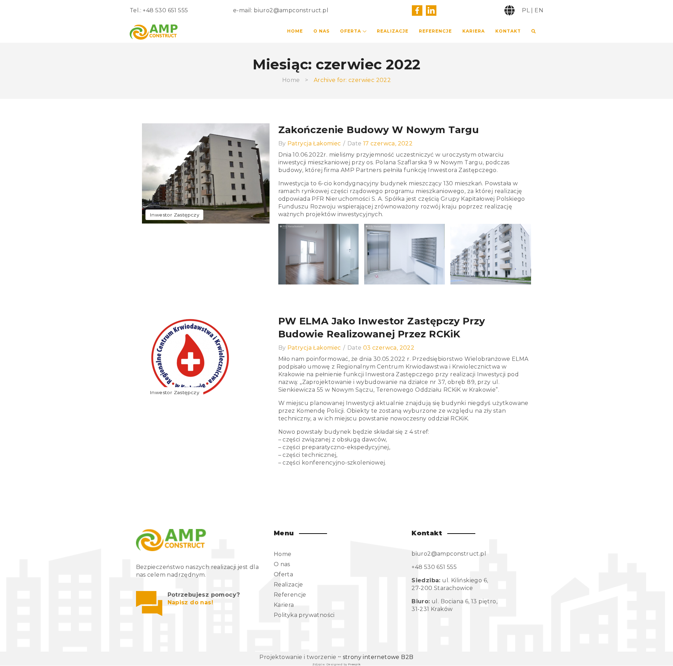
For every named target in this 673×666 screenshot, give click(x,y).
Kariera (473, 31)
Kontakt (508, 31)
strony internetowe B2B (378, 657)
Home (295, 31)
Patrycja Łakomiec (314, 143)
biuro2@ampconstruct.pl (291, 10)
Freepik (354, 664)
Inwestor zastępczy (174, 215)
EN (539, 10)
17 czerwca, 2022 (388, 143)
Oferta (350, 31)
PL (526, 10)
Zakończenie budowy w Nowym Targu (378, 130)
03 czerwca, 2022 (388, 347)
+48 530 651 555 (165, 10)
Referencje (435, 31)
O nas (321, 31)
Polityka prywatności (304, 615)
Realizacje (392, 31)
